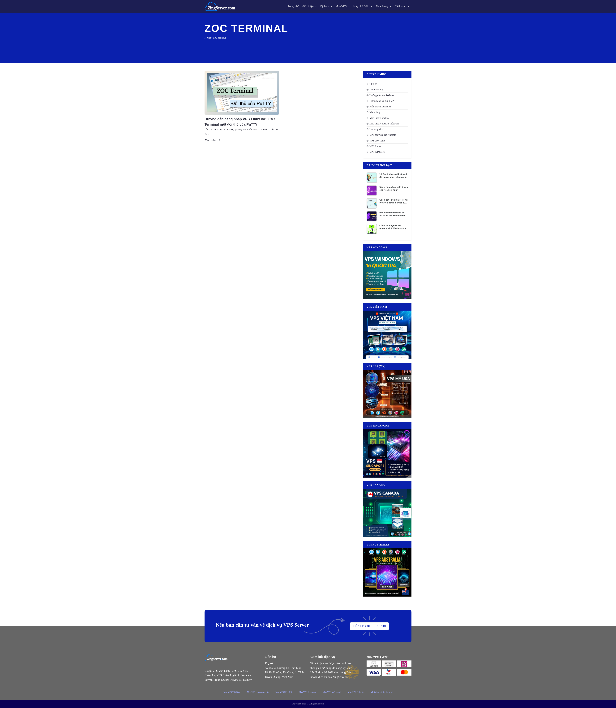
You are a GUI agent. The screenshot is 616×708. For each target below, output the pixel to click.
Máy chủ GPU (361, 6)
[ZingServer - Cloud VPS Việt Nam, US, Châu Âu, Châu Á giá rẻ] (221, 6)
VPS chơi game (377, 140)
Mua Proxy (382, 6)
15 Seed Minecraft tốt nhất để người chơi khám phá (393, 175)
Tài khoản (400, 6)
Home (208, 37)
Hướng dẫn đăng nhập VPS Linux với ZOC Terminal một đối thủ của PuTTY (240, 121)
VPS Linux (375, 146)
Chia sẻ (373, 84)
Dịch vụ (324, 6)
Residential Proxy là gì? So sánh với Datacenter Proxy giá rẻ (392, 214)
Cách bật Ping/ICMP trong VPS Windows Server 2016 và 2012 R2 (393, 201)
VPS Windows (377, 151)
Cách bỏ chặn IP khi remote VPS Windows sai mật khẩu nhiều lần (392, 227)
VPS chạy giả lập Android (382, 134)
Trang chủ (293, 6)
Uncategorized (376, 129)
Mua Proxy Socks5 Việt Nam (384, 123)
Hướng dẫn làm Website (381, 95)
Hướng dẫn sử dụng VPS (382, 101)
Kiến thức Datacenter (380, 106)
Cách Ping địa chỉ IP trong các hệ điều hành (393, 188)
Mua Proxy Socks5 (379, 118)
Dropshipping (376, 89)
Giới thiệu (308, 6)
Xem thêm (211, 140)
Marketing (374, 112)
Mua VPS (341, 6)
